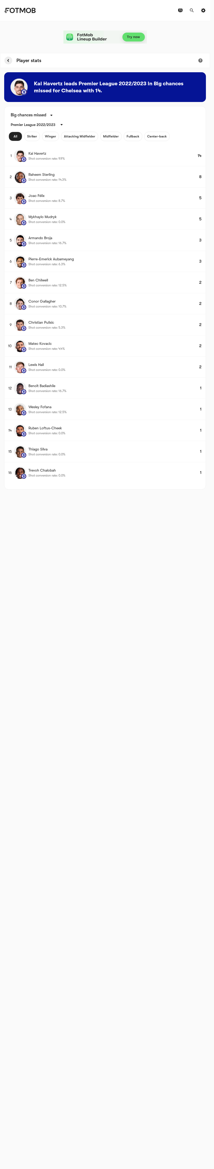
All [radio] (15, 136)
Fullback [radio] (133, 136)
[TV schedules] (180, 10)
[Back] (8, 60)
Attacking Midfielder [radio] (79, 136)
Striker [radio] (32, 136)
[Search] (191, 10)
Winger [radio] (50, 136)
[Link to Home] (20, 10)
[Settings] (203, 10)
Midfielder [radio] (111, 136)
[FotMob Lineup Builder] (105, 37)
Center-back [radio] (157, 136)
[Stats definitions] (200, 60)
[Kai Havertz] (19, 87)
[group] (89, 136)
